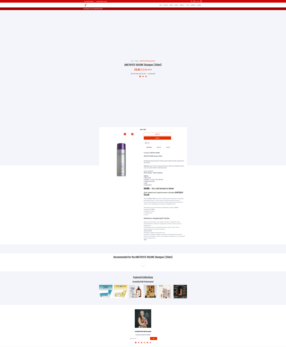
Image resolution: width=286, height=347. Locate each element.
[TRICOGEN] (120, 291)
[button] (196, 1)
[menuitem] (191, 1)
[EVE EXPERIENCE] (165, 291)
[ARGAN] (150, 291)
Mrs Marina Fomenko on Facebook (143, 335)
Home (132, 61)
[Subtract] (125, 134)
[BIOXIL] (105, 291)
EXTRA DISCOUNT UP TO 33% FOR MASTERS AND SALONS (92, 8)
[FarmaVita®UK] (85, 5)
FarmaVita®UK (151, 74)
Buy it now (157, 138)
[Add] (132, 134)
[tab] (149, 147)
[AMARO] (135, 291)
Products (136, 61)
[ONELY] (180, 291)
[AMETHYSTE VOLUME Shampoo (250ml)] (121, 159)
